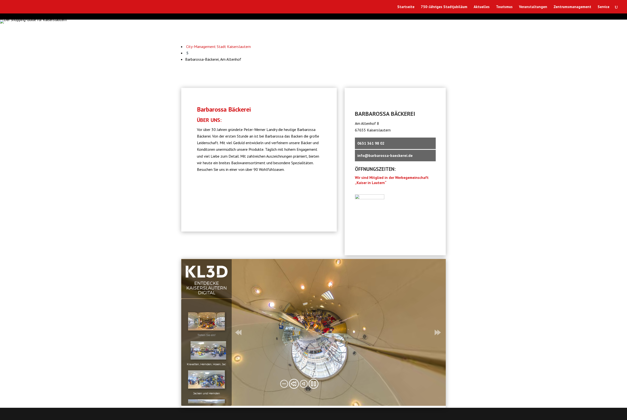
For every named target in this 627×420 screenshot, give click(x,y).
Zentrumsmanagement (572, 7)
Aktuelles (482, 7)
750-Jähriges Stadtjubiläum (444, 7)
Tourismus (504, 7)
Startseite (405, 7)
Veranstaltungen (533, 7)
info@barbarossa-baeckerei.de (385, 155)
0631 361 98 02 (371, 143)
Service (603, 7)
